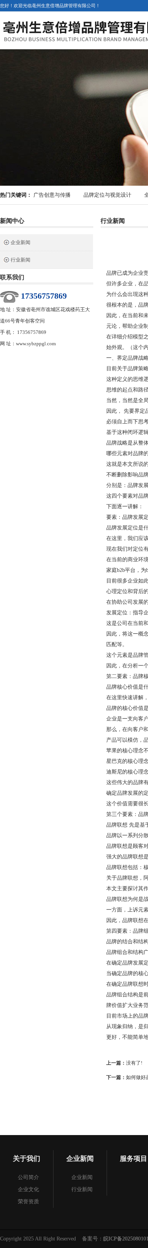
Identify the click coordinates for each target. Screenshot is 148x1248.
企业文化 (28, 1189)
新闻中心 (12, 221)
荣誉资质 (28, 1201)
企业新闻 (20, 242)
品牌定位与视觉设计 (107, 195)
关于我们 (26, 1158)
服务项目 (133, 1158)
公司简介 (28, 1177)
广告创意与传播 (52, 195)
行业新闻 (20, 260)
